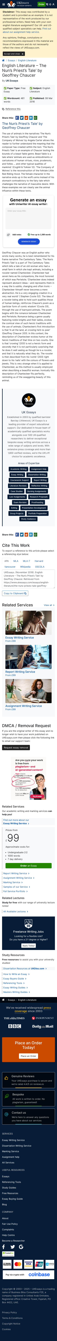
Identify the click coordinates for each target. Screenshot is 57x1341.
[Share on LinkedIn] (31, 118)
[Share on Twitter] (22, 118)
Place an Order (28, 1056)
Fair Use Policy (10, 1223)
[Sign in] (53, 4)
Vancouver (9, 566)
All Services (8, 1162)
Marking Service (12, 882)
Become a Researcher (13, 1240)
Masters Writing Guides (15, 992)
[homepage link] (3, 60)
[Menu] (4, 4)
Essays (11, 60)
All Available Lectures (14, 911)
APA (6, 561)
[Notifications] (50, 4)
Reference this (13, 108)
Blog (4, 1204)
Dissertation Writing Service (16, 1145)
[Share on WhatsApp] (35, 118)
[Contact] (47, 4)
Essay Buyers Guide (14, 978)
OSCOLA (39, 566)
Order (41, 4)
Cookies (6, 1329)
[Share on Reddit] (26, 118)
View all (48, 605)
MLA (15, 561)
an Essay (28, 865)
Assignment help (10, 1157)
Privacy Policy (9, 1312)
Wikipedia (25, 566)
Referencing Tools (13, 983)
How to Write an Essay (15, 974)
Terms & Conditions (12, 1318)
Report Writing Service (15, 873)
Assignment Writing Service (18, 877)
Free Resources (10, 1193)
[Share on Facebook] (17, 118)
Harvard (39, 561)
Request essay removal (16, 747)
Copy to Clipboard (14, 593)
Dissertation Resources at (23, 968)
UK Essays (12, 80)
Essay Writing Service (13, 1140)
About (5, 1218)
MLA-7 (26, 561)
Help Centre (8, 1235)
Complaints (8, 1229)
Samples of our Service (15, 886)
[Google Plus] (21, 1246)
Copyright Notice (11, 1323)
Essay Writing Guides (14, 987)
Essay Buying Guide (12, 1198)
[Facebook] (4, 1246)
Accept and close (12, 54)
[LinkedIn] (13, 1246)
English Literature (27, 60)
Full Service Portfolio (14, 891)
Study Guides (9, 1187)
